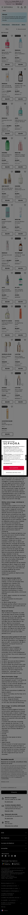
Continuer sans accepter (9, 441)
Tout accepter (13, 467)
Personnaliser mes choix (13, 472)
